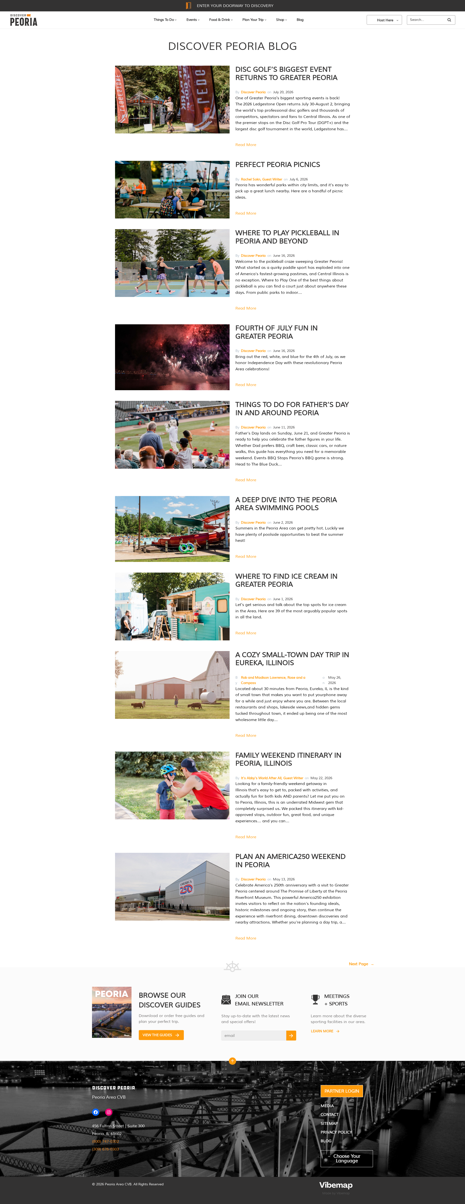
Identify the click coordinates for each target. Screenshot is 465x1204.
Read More (245, 144)
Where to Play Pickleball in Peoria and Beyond (287, 237)
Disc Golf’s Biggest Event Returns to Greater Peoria (286, 73)
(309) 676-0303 (105, 1149)
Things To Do (164, 20)
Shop (280, 20)
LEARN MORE (322, 1031)
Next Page (361, 964)
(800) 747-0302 (105, 1141)
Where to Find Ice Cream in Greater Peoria (286, 580)
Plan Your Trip (253, 20)
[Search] (449, 20)
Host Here (385, 20)
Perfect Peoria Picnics (277, 164)
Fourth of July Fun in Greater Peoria (276, 332)
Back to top (232, 1062)
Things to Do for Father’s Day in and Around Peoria (292, 408)
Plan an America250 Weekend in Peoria (290, 860)
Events (191, 20)
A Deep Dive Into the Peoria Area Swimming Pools (286, 504)
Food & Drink (219, 20)
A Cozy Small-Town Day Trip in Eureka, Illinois (292, 659)
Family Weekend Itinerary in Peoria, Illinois (288, 759)
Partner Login (342, 1091)
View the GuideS (157, 1035)
